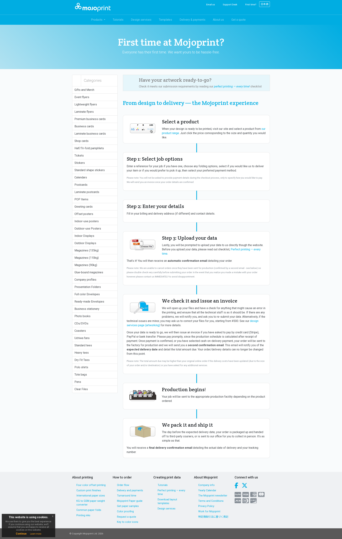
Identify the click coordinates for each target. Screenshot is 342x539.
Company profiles (85, 279)
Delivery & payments (192, 19)
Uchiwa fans (82, 338)
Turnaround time (126, 495)
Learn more (35, 534)
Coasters (80, 330)
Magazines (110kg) (86, 257)
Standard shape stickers (89, 170)
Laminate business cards (90, 133)
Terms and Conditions (211, 500)
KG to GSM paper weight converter (90, 502)
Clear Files (81, 389)
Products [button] (97, 19)
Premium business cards (90, 119)
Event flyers (81, 97)
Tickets (79, 155)
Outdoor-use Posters (87, 228)
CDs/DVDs (81, 323)
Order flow (123, 485)
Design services (141, 19)
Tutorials (118, 19)
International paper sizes (90, 495)
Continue (21, 533)
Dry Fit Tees (82, 360)
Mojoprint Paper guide (129, 500)
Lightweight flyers (85, 104)
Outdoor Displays (85, 243)
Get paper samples (128, 506)
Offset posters (83, 214)
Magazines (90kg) (85, 265)
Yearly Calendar (207, 490)
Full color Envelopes (87, 294)
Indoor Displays (84, 236)
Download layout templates (167, 501)
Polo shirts (81, 367)
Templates (165, 19)
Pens (77, 382)
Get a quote (238, 19)
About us (218, 19)
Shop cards (81, 141)
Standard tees (83, 345)
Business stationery (86, 309)
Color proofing (125, 511)
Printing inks (83, 515)
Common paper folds (88, 510)
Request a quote (126, 516)
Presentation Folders (87, 287)
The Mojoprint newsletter (212, 495)
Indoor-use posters (86, 221)
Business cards (84, 126)
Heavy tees (81, 352)
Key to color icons (127, 522)
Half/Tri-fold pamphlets (89, 148)
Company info (206, 485)
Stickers (79, 163)
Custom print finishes (88, 490)
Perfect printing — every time (171, 492)
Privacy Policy (206, 506)
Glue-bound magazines (88, 272)
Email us (210, 4)
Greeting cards (83, 206)
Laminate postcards (86, 192)
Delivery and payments (130, 490)
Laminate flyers (84, 111)
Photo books (82, 316)
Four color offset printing (91, 485)
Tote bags (80, 374)
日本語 (264, 4)
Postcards (80, 184)
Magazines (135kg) (86, 250)
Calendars (80, 177)
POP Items (81, 199)
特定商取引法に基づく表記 (213, 516)
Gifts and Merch (84, 90)
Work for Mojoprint (209, 511)
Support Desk (229, 4)
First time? (250, 4)
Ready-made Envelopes (89, 301)
